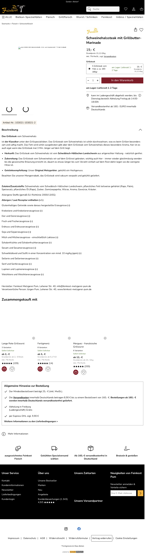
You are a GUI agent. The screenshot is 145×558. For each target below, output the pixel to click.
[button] (135, 29)
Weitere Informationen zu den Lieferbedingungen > (31, 421)
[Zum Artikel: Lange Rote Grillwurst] (19, 324)
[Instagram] (66, 529)
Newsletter (7, 489)
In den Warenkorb (122, 80)
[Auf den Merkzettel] (141, 29)
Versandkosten (110, 56)
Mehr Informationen (18, 433)
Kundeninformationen (13, 485)
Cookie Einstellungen (126, 538)
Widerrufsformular (78, 538)
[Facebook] (79, 529)
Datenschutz (29, 538)
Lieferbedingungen (11, 494)
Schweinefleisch (26, 24)
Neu (40, 489)
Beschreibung (10, 129)
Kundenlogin (8, 499)
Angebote (43, 494)
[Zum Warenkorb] (141, 9)
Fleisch (15, 24)
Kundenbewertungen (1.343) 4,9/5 (53, 501)
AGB (42, 538)
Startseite (6, 24)
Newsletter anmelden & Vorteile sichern (122, 486)
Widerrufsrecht (57, 538)
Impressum (13, 538)
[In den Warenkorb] (4, 369)
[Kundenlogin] (133, 9)
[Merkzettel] (125, 9)
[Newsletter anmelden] (140, 493)
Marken (42, 485)
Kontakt (6, 480)
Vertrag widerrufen (101, 538)
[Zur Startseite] (14, 9)
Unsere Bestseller (47, 480)
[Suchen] (90, 9)
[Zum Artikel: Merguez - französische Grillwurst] (90, 324)
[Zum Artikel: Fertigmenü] (55, 324)
